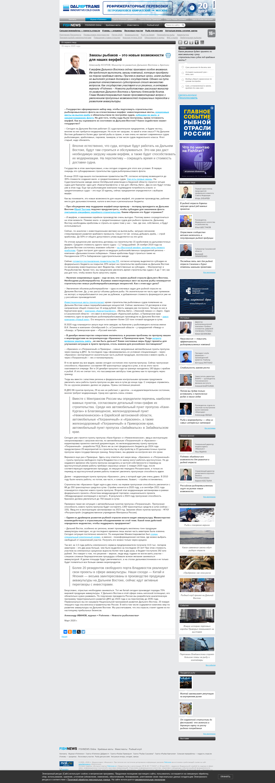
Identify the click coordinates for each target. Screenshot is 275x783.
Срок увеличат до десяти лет (198, 67)
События (184, 605)
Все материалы (209, 272)
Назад (64, 636)
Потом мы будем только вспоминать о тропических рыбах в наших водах (193, 394)
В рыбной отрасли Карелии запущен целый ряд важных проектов (193, 206)
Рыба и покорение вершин (197, 525)
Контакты (72, 19)
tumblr (197, 42)
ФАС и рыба (172, 38)
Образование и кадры (154, 38)
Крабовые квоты (113, 25)
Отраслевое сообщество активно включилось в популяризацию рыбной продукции (196, 235)
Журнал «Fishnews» (98, 19)
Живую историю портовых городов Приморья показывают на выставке (197, 629)
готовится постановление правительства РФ (96, 261)
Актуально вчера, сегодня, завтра (181, 31)
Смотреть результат (187, 95)
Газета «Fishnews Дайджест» (124, 19)
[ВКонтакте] (65, 632)
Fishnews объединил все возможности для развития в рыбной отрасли (194, 459)
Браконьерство (132, 35)
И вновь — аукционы (112, 31)
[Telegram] (83, 632)
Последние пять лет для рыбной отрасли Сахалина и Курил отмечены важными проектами (196, 264)
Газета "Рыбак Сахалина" (176, 19)
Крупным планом (188, 504)
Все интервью (210, 428)
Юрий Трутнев (82, 209)
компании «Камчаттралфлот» (100, 311)
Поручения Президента (70, 35)
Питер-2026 (117, 35)
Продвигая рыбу (187, 673)
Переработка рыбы (166, 35)
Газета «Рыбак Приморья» (150, 19)
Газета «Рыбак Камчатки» (202, 19)
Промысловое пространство (96, 35)
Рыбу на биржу (148, 35)
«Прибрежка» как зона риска (197, 573)
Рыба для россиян (154, 31)
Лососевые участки (133, 31)
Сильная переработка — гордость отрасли (80, 31)
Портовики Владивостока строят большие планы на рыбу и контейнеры (197, 657)
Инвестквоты (133, 25)
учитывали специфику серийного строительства (92, 212)
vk (180, 42)
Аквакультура (183, 35)
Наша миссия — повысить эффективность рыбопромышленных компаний (195, 342)
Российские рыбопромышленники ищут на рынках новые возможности (196, 488)
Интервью (184, 318)
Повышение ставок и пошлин (107, 38)
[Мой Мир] (74, 632)
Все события (210, 665)
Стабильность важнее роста (195, 368)
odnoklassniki (191, 42)
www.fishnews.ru (85, 764)
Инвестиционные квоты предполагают (84, 302)
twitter (186, 42)
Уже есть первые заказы (139, 179)
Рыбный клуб (153, 25)
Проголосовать (187, 97)
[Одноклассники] (70, 632)
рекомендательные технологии (150, 779)
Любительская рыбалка (190, 38)
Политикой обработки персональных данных (88, 779)
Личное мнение (187, 436)
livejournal (202, 42)
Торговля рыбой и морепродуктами (75, 38)
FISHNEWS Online (93, 25)
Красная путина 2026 (132, 38)
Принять (225, 777)
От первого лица (68, 42)
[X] (79, 632)
